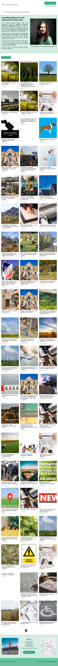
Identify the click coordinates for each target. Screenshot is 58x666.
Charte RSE (39, 661)
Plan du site (45, 661)
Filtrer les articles (6, 57)
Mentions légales (53, 661)
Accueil (3, 12)
